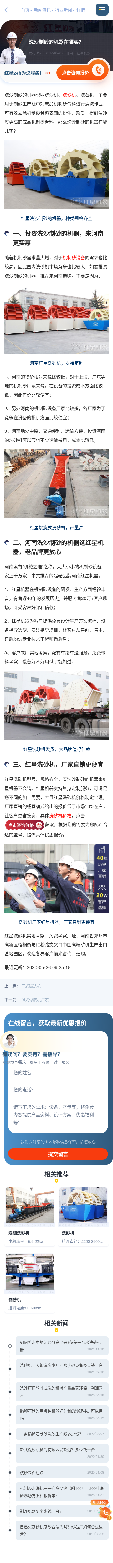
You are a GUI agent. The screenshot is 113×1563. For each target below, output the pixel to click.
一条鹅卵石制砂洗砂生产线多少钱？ (51, 1433)
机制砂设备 (74, 257)
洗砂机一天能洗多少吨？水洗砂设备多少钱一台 (61, 1365)
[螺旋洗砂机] (30, 1205)
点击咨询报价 (75, 72)
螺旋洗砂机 (18, 1233)
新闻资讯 (42, 10)
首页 (25, 10)
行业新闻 (63, 10)
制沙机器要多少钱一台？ (41, 1511)
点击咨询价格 (21, 825)
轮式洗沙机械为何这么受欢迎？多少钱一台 (57, 1449)
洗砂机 (69, 94)
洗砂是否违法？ (34, 1472)
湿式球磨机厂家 (35, 999)
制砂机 (14, 1300)
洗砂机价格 (60, 815)
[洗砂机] (83, 1205)
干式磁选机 (31, 986)
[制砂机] (30, 1272)
